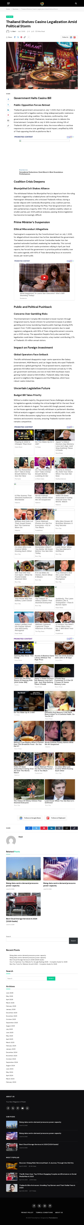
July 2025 (9, 1029)
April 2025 (9, 1039)
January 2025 (10, 1049)
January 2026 (10, 1009)
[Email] (8, 120)
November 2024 (11, 1056)
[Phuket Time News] (42, 3)
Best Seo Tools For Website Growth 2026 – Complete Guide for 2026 (33, 964)
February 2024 (11, 1082)
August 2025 (10, 1026)
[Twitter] (8, 105)
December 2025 (11, 1013)
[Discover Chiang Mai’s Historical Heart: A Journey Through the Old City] (11, 1165)
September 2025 (12, 1023)
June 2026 (9, 993)
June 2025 (9, 1032)
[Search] (76, 3)
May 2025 (9, 1036)
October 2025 (11, 1019)
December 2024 (11, 1052)
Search (8, 936)
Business (9, 16)
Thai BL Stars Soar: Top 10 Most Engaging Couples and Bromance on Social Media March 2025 (47, 1175)
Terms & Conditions (44, 1212)
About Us (59, 1212)
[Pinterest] (8, 115)
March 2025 (10, 1042)
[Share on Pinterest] (21, 37)
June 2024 (9, 1069)
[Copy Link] (24, 37)
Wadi (14, 31)
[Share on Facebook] (14, 37)
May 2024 (9, 1072)
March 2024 (10, 1079)
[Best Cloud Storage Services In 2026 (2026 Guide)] (23, 904)
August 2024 (10, 1065)
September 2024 (12, 1062)
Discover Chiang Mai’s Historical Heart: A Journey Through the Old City (46, 1163)
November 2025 (11, 1016)
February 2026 (11, 1006)
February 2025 (11, 1046)
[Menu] (8, 3)
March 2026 (10, 1003)
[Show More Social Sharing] (28, 37)
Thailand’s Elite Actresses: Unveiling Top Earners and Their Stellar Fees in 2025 (47, 1186)
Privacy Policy (27, 1212)
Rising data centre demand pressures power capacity (22, 884)
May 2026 (9, 996)
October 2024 (11, 1059)
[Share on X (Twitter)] (18, 37)
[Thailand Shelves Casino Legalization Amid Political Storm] (42, 65)
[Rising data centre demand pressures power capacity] (23, 868)
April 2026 (9, 999)
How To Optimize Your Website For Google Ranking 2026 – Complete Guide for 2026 (38, 962)
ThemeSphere (53, 1218)
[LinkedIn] (8, 110)
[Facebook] (8, 99)
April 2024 (9, 1075)
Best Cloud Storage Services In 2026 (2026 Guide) (21, 919)
